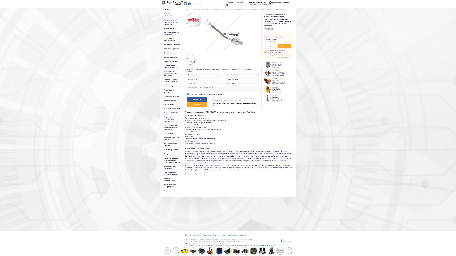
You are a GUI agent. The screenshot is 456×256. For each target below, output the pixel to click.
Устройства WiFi (169, 133)
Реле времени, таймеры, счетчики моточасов (170, 73)
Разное (166, 191)
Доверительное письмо (236, 235)
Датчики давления (170, 53)
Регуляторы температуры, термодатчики (169, 119)
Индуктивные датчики (172, 45)
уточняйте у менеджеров (284, 57)
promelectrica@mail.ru (280, 3)
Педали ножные (169, 28)
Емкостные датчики (171, 86)
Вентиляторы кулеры (171, 150)
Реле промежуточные (172, 109)
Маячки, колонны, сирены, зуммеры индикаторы (170, 22)
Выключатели (168, 104)
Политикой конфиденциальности (266, 245)
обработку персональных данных (211, 94)
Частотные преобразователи (170, 179)
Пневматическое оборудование (170, 186)
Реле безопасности (171, 113)
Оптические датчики (171, 49)
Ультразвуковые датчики (170, 91)
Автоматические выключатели (170, 167)
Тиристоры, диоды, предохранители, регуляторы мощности (172, 160)
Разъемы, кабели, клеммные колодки (171, 66)
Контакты (240, 3)
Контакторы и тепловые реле (169, 39)
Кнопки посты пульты (171, 96)
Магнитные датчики (171, 61)
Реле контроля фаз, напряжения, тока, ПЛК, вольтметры (172, 127)
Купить (284, 46)
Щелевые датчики (170, 57)
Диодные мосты (170, 154)
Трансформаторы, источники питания (170, 173)
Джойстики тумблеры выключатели (172, 33)
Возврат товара (219, 235)
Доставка (230, 3)
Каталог (167, 9)
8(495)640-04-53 (257, 3)
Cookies (227, 245)
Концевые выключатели (168, 15)
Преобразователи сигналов (170, 144)
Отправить (197, 105)
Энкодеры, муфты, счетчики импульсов (171, 81)
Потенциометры (170, 100)
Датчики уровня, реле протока (171, 138)
